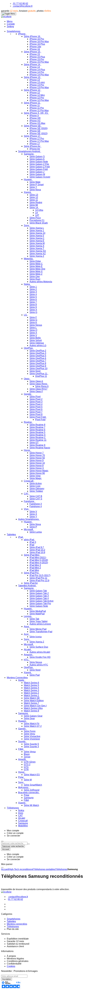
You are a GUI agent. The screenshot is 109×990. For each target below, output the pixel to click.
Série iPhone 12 (32, 90)
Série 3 (33, 292)
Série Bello (35, 338)
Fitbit (21, 749)
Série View (35, 476)
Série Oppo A (36, 381)
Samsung (29, 154)
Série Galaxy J (37, 172)
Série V (33, 335)
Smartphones (13, 919)
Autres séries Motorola (41, 281)
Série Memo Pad (38, 629)
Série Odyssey (37, 488)
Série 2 (33, 289)
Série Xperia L (37, 228)
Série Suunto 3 (31, 746)
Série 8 (33, 304)
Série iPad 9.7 (37, 547)
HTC (26, 659)
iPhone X (34, 115)
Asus (27, 626)
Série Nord (35, 371)
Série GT (34, 442)
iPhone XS (35, 120)
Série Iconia (36, 636)
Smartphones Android (29, 151)
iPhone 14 (35, 67)
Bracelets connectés (28, 792)
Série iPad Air (31, 583)
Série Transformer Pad (41, 631)
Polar (21, 777)
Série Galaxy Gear (33, 716)
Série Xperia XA (38, 251)
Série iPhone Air (32, 146)
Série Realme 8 (37, 424)
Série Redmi (36, 202)
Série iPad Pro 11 (38, 578)
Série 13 (34, 195)
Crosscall (29, 481)
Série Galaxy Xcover (40, 177)
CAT (26, 493)
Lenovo (28, 616)
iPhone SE (35, 131)
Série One (35, 276)
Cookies (11, 966)
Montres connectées (17, 924)
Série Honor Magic (39, 470)
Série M (28, 780)
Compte (11, 24)
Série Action (36, 483)
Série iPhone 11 (32, 103)
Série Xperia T (37, 248)
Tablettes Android (27, 585)
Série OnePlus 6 (38, 358)
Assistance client (15, 946)
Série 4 (33, 294)
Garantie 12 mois (15, 941)
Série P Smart (37, 184)
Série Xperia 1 (37, 230)
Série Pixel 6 (36, 409)
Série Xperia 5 (37, 235)
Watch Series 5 (31, 685)
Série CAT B (36, 496)
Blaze (27, 754)
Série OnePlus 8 (38, 363)
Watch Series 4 (31, 688)
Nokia (27, 284)
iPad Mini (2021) (38, 557)
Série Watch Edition (34, 700)
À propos (11, 956)
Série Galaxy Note (39, 161)
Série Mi (34, 205)
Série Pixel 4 (36, 404)
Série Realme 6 (37, 430)
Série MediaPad (38, 611)
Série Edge (35, 261)
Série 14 (34, 207)
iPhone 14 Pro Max (39, 75)
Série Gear (29, 718)
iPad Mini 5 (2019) (39, 560)
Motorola (28, 258)
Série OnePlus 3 (38, 353)
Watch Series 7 (31, 703)
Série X (33, 310)
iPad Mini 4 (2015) (39, 562)
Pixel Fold (40, 419)
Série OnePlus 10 (38, 368)
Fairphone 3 (36, 504)
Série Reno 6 (42, 386)
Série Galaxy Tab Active (42, 601)
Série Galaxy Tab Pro (40, 603)
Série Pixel (35, 396)
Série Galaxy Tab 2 (39, 593)
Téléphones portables (44, 869)
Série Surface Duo (39, 647)
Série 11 (34, 200)
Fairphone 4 (36, 506)
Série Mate (35, 182)
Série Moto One (37, 269)
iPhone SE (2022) (39, 133)
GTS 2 (27, 764)
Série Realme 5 (37, 432)
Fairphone (29, 501)
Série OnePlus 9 (38, 366)
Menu (9, 21)
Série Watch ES (32, 774)
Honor (27, 450)
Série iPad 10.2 (37, 550)
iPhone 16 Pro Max (39, 41)
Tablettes (11, 921)
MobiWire (23, 826)
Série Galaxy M (37, 174)
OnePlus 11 (41, 376)
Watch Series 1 (31, 695)
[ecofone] (6, 16)
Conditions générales (17, 961)
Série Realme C (38, 437)
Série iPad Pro (31, 573)
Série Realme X (38, 435)
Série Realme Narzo (40, 447)
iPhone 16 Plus (37, 44)
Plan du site (13, 929)
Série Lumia (36, 532)
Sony (27, 225)
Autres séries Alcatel (40, 652)
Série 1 (33, 287)
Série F (33, 317)
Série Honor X (37, 468)
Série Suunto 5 (31, 744)
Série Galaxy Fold (39, 169)
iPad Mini (34, 570)
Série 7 (33, 302)
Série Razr (35, 279)
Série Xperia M (37, 243)
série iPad (29, 539)
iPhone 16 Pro (37, 39)
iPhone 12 (35, 92)
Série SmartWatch (33, 785)
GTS (26, 767)
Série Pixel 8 (36, 414)
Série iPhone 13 (32, 77)
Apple (21, 680)
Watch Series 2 (31, 693)
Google (28, 394)
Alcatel (27, 649)
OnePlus (28, 348)
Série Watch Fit (31, 723)
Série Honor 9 (37, 460)
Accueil (5, 869)
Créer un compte (15, 833)
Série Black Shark (39, 223)
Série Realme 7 (37, 427)
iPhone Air (35, 149)
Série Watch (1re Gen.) (35, 705)
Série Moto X (36, 271)
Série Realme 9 (37, 445)
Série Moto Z (36, 274)
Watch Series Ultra (33, 708)
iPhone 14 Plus (37, 69)
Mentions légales (15, 958)
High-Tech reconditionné (21, 869)
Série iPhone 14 (32, 64)
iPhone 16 (35, 49)
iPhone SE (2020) (39, 128)
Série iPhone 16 (32, 36)
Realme (28, 422)
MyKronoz (23, 787)
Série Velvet (36, 340)
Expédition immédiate (18, 938)
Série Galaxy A (37, 159)
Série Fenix (29, 731)
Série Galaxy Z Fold (40, 166)
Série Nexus (36, 325)
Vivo (26, 509)
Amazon (28, 654)
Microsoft (28, 529)
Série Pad (35, 675)
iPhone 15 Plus (37, 57)
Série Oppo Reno (39, 384)
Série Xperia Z (37, 256)
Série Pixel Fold (38, 417)
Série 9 (33, 307)
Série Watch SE (32, 698)
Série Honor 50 (37, 458)
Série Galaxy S (37, 156)
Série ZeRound (31, 790)
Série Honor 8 (37, 465)
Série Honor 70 (37, 455)
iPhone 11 (35, 105)
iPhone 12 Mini (37, 95)
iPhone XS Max (37, 123)
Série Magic (36, 478)
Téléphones (61, 869)
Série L (33, 327)
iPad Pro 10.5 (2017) (40, 575)
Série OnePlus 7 (38, 361)
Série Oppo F (36, 391)
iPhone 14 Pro (37, 72)
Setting (10, 26)
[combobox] (14, 843)
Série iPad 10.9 (37, 552)
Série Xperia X (37, 246)
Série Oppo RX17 (38, 389)
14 (36, 212)
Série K (33, 322)
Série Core (35, 486)
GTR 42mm (29, 762)
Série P (33, 527)
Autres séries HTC (39, 665)
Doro (20, 813)
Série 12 (34, 197)
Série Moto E (36, 266)
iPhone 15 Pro (37, 59)
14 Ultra (39, 210)
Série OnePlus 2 (38, 350)
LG (25, 315)
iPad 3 (33, 542)
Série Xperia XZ (38, 253)
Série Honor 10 (37, 463)
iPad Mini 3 (35, 565)
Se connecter (13, 835)
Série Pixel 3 (36, 401)
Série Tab (34, 619)
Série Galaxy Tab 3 (39, 596)
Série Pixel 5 (36, 407)
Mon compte (13, 830)
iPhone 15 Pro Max (39, 62)
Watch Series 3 (31, 690)
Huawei (28, 179)
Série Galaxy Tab (38, 591)
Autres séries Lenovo (40, 624)
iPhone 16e (35, 46)
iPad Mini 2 (35, 568)
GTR (26, 769)
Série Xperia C (37, 238)
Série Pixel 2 (36, 399)
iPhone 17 (35, 143)
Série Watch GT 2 (33, 726)
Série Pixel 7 (36, 412)
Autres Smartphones (28, 519)
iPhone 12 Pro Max (39, 100)
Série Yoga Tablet (38, 621)
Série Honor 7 (37, 453)
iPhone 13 (35, 80)
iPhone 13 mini (37, 82)
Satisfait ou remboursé (18, 944)
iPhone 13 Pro (37, 85)
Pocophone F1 (37, 220)
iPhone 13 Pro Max (39, 87)
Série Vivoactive (32, 736)
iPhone (22, 34)
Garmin (22, 728)
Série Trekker (36, 491)
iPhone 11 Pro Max (39, 110)
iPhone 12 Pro (37, 98)
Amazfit (22, 759)
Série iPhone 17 (32, 136)
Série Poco (35, 218)
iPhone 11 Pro (37, 108)
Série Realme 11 (38, 440)
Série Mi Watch (31, 805)
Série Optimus (37, 343)
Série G (33, 312)
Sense (27, 757)
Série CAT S (36, 499)
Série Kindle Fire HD (40, 657)
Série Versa (30, 751)
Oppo (27, 378)
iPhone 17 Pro (37, 138)
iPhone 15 (35, 54)
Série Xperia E (37, 241)
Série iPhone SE (32, 126)
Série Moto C (36, 264)
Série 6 (33, 299)
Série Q (33, 330)
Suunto (22, 741)
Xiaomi (28, 192)
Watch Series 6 (31, 682)
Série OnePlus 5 (38, 356)
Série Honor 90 (37, 473)
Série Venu (29, 734)
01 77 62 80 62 (20, 3)
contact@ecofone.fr (23, 6)
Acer (26, 634)
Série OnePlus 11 (39, 373)
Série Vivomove (32, 739)
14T (37, 215)
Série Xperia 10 (37, 233)
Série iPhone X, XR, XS (36, 113)
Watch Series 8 (31, 711)
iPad (20, 537)
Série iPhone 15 (32, 52)
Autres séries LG (38, 345)
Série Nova (35, 189)
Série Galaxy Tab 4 (39, 598)
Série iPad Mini (32, 555)
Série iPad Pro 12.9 (39, 580)
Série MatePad (37, 614)
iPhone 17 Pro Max (39, 141)
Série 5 (33, 297)
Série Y (33, 187)
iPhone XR (35, 118)
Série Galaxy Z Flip (39, 164)
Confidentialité (14, 963)
